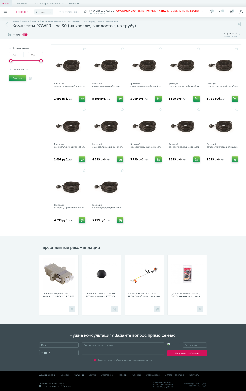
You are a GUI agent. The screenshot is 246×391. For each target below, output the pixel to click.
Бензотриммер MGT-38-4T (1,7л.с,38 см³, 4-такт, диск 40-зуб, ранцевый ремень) (144, 296)
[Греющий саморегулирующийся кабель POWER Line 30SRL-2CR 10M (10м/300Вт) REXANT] (108, 64)
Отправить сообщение (187, 353)
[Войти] (241, 12)
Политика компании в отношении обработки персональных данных (163, 384)
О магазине (21, 3)
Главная (6, 3)
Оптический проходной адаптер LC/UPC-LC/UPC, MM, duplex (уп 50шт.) (58, 296)
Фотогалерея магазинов (47, 3)
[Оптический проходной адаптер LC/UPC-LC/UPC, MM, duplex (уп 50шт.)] (59, 274)
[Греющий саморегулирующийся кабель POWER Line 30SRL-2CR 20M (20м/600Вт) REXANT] (184, 124)
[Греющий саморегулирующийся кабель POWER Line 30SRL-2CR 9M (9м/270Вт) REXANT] (108, 124)
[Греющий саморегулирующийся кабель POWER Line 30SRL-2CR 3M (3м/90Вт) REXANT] (222, 124)
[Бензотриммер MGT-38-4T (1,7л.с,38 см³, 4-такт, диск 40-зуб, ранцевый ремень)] (144, 274)
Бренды (65, 375)
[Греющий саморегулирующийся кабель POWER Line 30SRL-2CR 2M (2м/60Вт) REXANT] (70, 64)
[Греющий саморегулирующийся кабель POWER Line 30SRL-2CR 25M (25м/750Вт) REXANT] (222, 64)
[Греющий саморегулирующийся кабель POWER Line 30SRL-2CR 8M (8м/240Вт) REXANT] (70, 185)
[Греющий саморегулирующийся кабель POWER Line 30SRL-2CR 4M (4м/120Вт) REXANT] (70, 124)
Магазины (79, 375)
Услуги (92, 375)
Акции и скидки (47, 375)
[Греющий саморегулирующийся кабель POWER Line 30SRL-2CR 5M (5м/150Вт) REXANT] (146, 64)
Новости (122, 375)
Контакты (74, 3)
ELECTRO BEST (21, 12)
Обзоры (136, 375)
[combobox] (44, 352)
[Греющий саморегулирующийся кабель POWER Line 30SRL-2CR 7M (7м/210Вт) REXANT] (146, 124)
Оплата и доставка (174, 375)
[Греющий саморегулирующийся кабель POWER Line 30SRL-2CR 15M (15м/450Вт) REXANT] (184, 64)
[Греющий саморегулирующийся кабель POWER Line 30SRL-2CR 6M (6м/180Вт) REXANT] (108, 185)
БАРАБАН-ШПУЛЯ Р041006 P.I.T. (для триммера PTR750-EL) (100, 296)
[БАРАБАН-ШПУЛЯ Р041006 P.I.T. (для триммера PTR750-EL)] (102, 274)
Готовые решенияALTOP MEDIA (192, 385)
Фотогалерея (153, 375)
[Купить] (82, 99)
